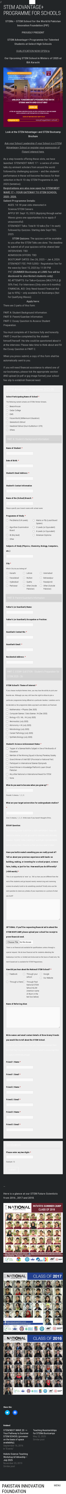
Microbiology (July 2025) (19, 729)
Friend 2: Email (13, 1099)
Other (12, 539)
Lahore (29, 573)
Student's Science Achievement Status (23, 744)
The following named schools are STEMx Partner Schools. (26, 402)
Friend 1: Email (13, 1074)
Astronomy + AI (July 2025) (20, 725)
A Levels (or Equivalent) (45, 531)
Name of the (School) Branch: (19, 498)
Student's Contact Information (19, 486)
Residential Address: (16, 657)
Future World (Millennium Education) (24, 418)
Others (12, 430)
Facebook (13, 974)
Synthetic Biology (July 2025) (21, 737)
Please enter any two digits (18, 1152)
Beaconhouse (15, 406)
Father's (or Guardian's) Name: (19, 607)
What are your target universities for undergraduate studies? (32, 805)
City (8, 563)
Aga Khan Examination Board (19, 528)
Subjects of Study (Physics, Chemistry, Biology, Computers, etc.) (32, 548)
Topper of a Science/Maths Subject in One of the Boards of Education (33, 750)
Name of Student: (14, 448)
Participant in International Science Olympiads (28, 763)
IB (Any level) (15, 535)
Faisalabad (14, 578)
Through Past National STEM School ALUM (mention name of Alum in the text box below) (33, 989)
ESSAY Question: (13, 825)
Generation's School (17, 422)
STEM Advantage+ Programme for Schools (32, 10)
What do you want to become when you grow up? (27, 785)
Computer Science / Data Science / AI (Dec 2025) (28, 713)
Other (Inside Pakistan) (32, 587)
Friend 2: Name (13, 1087)
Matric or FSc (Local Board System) (46, 522)
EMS (11, 414)
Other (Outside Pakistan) (49, 587)
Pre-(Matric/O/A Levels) (19, 520)
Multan (29, 578)
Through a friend (16, 982)
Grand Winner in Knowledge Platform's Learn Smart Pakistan (30, 768)
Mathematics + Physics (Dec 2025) (23, 709)
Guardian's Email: (14, 644)
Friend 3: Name (13, 1112)
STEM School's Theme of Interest (21, 685)
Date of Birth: (12, 460)
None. (12, 778)
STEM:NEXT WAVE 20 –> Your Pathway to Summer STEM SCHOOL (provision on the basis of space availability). (16, 1436)
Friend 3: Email (13, 1124)
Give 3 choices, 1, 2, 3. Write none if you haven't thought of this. (28, 818)
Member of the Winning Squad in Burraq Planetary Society (33, 755)
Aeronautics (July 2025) (19, 721)
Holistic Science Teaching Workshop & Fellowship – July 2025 (15, 1457)
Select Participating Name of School (22, 397)
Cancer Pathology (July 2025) (21, 733)
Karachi (13, 573)
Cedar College (15, 410)
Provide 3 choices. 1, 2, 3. (15, 795)
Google (46, 974)
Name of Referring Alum (16, 1004)
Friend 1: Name (13, 1062)
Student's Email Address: (17, 473)
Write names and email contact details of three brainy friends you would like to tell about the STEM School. (32, 1037)
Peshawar (13, 586)
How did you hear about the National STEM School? (28, 969)
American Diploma (43, 535)
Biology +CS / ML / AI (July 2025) (23, 717)
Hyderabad (14, 582)
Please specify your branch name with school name (24, 508)
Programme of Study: (16, 516)
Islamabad (47, 573)
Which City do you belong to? (16, 568)
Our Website (48, 978)
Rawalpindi (47, 582)
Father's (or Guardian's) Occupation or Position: (26, 619)
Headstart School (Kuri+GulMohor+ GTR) (26, 426)
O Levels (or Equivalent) (45, 527)
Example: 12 (10, 1162)
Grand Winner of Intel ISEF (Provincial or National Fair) (31, 759)
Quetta (29, 582)
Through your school (32, 975)
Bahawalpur (48, 578)
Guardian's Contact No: (16, 632)
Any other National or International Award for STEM (30, 774)
